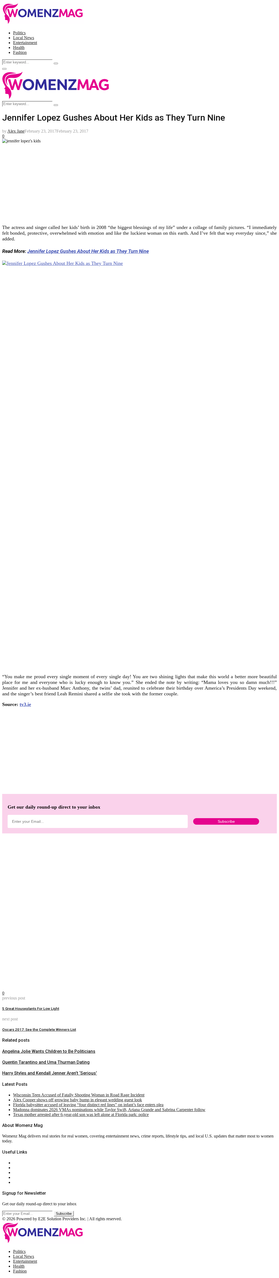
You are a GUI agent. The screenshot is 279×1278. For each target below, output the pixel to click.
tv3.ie (25, 704)
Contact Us (22, 1167)
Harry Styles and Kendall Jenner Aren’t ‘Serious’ (49, 1073)
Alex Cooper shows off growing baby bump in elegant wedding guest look (77, 1099)
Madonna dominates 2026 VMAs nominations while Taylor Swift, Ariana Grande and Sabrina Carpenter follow (109, 1109)
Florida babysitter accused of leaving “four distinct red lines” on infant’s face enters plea (88, 1104)
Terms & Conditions (30, 1177)
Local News (23, 37)
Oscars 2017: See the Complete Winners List (39, 1030)
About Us (21, 1162)
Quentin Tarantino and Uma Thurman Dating (46, 1062)
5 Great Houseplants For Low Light (30, 1009)
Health (19, 47)
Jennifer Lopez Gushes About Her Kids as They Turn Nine (88, 251)
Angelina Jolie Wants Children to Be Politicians (48, 1051)
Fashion (20, 52)
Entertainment (25, 42)
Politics (19, 32)
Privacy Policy (25, 1172)
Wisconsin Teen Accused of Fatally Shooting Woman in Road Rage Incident (78, 1095)
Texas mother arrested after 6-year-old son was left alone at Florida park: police (81, 1114)
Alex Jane (16, 131)
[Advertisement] (139, 181)
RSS (17, 1182)
